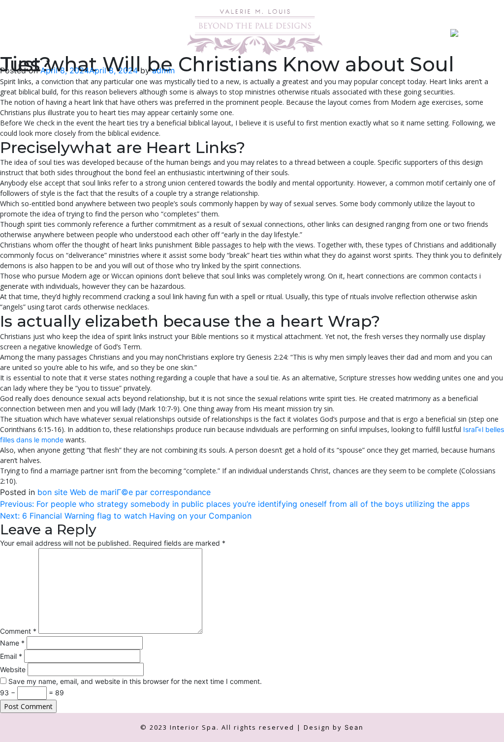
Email (11, 656)
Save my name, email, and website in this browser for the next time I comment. (135, 681)
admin (163, 70)
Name (12, 643)
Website (13, 669)
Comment (18, 631)
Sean (354, 727)
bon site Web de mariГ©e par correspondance (124, 492)
